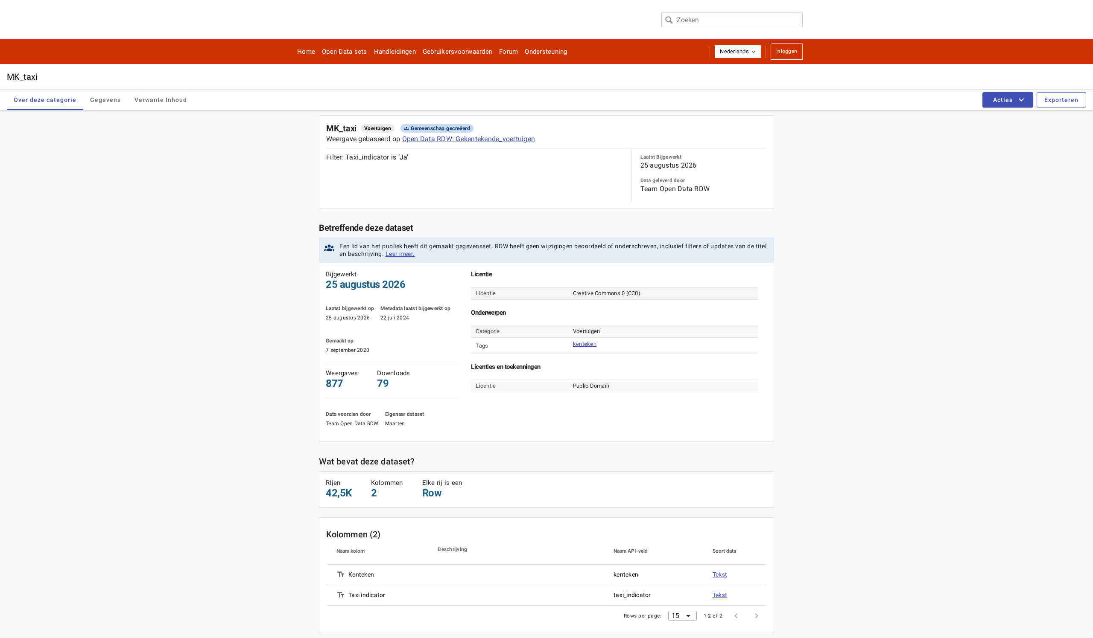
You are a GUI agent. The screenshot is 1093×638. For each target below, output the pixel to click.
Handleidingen (395, 51)
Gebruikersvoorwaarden (457, 51)
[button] (738, 51)
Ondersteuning (546, 51)
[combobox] (732, 19)
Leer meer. (400, 253)
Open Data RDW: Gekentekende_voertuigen (468, 139)
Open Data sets (344, 51)
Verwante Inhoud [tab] (160, 99)
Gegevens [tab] (105, 99)
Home (306, 51)
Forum (508, 51)
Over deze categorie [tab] (45, 99)
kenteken (584, 344)
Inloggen (786, 51)
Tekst (720, 574)
